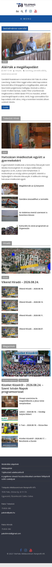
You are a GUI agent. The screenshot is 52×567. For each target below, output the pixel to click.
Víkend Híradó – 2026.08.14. (31, 302)
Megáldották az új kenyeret (31, 186)
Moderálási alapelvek (10, 464)
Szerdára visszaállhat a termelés (33, 199)
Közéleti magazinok (10, 380)
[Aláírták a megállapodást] (26, 34)
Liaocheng (29, 71)
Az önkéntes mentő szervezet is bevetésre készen (33, 213)
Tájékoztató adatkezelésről (13, 472)
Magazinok (23, 380)
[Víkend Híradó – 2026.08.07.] (10, 327)
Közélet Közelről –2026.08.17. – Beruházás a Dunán (32, 439)
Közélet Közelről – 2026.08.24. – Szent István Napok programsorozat (22, 388)
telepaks (18, 71)
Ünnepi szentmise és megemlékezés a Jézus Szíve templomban (31, 400)
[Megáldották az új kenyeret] (10, 184)
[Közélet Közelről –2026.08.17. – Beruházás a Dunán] (10, 437)
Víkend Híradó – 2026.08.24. (20, 282)
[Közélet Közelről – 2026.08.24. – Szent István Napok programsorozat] (26, 352)
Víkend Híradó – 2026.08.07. (31, 329)
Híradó (5, 277)
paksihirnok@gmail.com (11, 533)
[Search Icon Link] (22, 11)
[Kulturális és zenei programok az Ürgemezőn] (10, 224)
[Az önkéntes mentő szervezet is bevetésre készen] (10, 211)
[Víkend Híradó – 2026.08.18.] (10, 287)
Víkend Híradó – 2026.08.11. (31, 315)
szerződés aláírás (40, 71)
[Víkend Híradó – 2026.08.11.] (10, 314)
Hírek (5, 62)
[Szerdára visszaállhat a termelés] (10, 198)
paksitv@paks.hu (8, 512)
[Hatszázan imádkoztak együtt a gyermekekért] (26, 124)
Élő (17, 11)
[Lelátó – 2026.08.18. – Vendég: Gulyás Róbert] (10, 410)
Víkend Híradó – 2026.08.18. (31, 288)
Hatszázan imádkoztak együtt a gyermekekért (23, 158)
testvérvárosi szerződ (9, 74)
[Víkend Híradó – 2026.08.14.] (10, 301)
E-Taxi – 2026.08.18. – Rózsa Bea (33, 425)
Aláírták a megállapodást (20, 67)
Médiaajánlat (7, 468)
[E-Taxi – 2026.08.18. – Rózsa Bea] (10, 424)
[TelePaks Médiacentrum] (26, 4)
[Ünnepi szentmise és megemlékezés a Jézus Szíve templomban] (10, 397)
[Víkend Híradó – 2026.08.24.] (26, 249)
